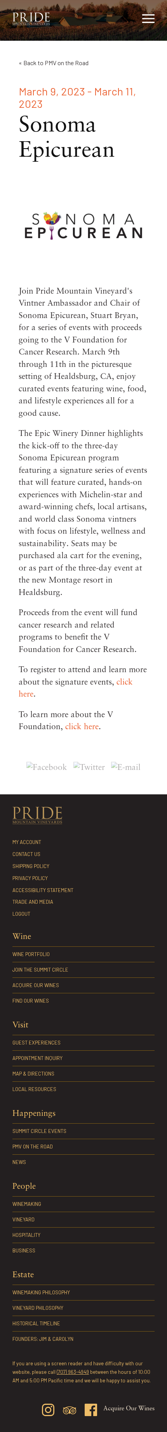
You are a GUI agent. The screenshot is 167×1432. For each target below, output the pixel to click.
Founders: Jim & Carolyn (42, 1339)
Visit (20, 1025)
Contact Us (26, 854)
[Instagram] (48, 1411)
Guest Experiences (36, 1042)
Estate (23, 1275)
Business (23, 1250)
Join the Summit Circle (40, 970)
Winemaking (26, 1204)
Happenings (34, 1114)
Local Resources (34, 1089)
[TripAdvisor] (69, 1412)
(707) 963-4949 (73, 1372)
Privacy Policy (30, 878)
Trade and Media (32, 902)
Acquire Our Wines (35, 985)
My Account (26, 842)
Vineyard (23, 1219)
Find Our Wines (30, 1001)
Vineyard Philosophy (37, 1308)
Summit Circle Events (39, 1131)
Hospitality (26, 1235)
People (24, 1187)
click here (82, 727)
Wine (21, 937)
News (19, 1162)
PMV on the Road (32, 1146)
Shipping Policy (30, 866)
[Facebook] (91, 1411)
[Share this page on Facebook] (46, 768)
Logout (21, 914)
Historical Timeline (36, 1323)
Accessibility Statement (42, 890)
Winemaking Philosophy (41, 1292)
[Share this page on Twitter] (89, 768)
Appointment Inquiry (37, 1058)
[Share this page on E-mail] (126, 768)
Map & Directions (33, 1074)
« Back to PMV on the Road (54, 62)
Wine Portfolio (31, 954)
